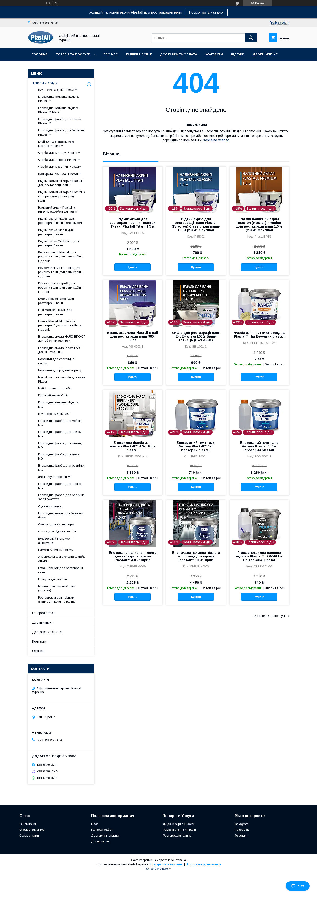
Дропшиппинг (42, 622)
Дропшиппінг (265, 54)
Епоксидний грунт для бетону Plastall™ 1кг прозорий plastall (196, 446)
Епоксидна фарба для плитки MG (59, 434)
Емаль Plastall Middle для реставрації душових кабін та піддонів (60, 325)
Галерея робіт (139, 54)
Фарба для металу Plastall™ (59, 152)
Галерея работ (43, 613)
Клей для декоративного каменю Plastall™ (56, 144)
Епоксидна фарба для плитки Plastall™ (59, 121)
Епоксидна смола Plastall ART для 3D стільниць (60, 350)
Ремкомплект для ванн (179, 829)
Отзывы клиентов (32, 829)
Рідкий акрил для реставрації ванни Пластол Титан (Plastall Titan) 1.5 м (132, 222)
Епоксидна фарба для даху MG (58, 456)
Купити (132, 267)
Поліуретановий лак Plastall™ (59, 174)
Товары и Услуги (45, 83)
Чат (301, 886)
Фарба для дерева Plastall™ (59, 159)
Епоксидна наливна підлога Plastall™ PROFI (58, 110)
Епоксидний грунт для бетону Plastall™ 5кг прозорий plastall (259, 446)
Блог (94, 824)
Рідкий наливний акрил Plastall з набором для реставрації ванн (61, 196)
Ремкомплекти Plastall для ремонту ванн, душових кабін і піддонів (60, 256)
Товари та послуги (73, 54)
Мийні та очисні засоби (54, 388)
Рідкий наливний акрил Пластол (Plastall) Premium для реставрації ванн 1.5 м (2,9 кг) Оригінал (259, 224)
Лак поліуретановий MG (55, 477)
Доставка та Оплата (178, 54)
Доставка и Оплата (47, 632)
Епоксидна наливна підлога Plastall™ (58, 99)
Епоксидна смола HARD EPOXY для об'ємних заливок (61, 338)
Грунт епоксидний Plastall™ (58, 89)
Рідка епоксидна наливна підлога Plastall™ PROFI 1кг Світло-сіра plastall (259, 556)
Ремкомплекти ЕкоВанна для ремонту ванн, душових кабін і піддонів (60, 272)
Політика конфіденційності (203, 864)
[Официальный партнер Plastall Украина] (40, 42)
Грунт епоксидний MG (53, 413)
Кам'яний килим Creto (53, 395)
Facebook (242, 829)
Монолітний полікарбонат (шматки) (56, 588)
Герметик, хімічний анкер (56, 549)
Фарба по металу (216, 140)
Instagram (241, 824)
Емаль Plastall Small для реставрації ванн (56, 301)
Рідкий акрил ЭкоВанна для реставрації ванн (58, 243)
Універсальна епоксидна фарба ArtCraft (61, 559)
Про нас (110, 54)
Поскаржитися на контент (167, 864)
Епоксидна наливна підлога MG (58, 404)
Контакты (39, 641)
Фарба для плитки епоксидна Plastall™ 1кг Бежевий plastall (259, 334)
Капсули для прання (53, 579)
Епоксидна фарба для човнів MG (59, 486)
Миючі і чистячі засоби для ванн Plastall (61, 379)
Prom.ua (180, 860)
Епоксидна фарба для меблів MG (59, 423)
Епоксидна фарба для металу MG (60, 445)
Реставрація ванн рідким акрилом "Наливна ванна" (57, 599)
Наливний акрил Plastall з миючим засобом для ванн (57, 209)
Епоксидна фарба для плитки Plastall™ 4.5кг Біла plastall (132, 446)
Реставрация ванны (177, 835)
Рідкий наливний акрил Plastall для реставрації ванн (60, 183)
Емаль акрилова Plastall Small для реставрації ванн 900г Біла (132, 336)
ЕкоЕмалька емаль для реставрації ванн (55, 312)
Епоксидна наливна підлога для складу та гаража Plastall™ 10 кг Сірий (196, 556)
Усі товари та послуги (270, 616)
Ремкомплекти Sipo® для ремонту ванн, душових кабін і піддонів (60, 287)
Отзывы (38, 651)
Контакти (214, 54)
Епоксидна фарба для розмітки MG (61, 467)
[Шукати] (251, 37)
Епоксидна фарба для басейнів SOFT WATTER (61, 497)
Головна (39, 54)
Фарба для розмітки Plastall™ (60, 166)
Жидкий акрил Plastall (179, 824)
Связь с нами (29, 835)
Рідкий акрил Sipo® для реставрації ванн (56, 232)
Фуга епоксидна (49, 506)
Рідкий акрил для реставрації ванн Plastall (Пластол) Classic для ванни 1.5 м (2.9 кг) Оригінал (196, 224)
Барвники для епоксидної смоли (56, 361)
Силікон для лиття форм (56, 524)
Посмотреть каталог (206, 12)
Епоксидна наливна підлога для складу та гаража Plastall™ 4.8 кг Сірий (132, 556)
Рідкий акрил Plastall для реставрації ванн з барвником (60, 221)
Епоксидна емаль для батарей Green (60, 515)
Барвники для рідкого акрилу (59, 370)
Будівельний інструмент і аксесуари (56, 540)
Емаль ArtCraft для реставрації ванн (60, 570)
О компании (28, 824)
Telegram (241, 835)
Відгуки (237, 54)
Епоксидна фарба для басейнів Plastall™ (61, 132)
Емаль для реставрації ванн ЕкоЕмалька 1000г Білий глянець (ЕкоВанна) (195, 336)
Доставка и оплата (105, 835)
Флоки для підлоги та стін (57, 531)
